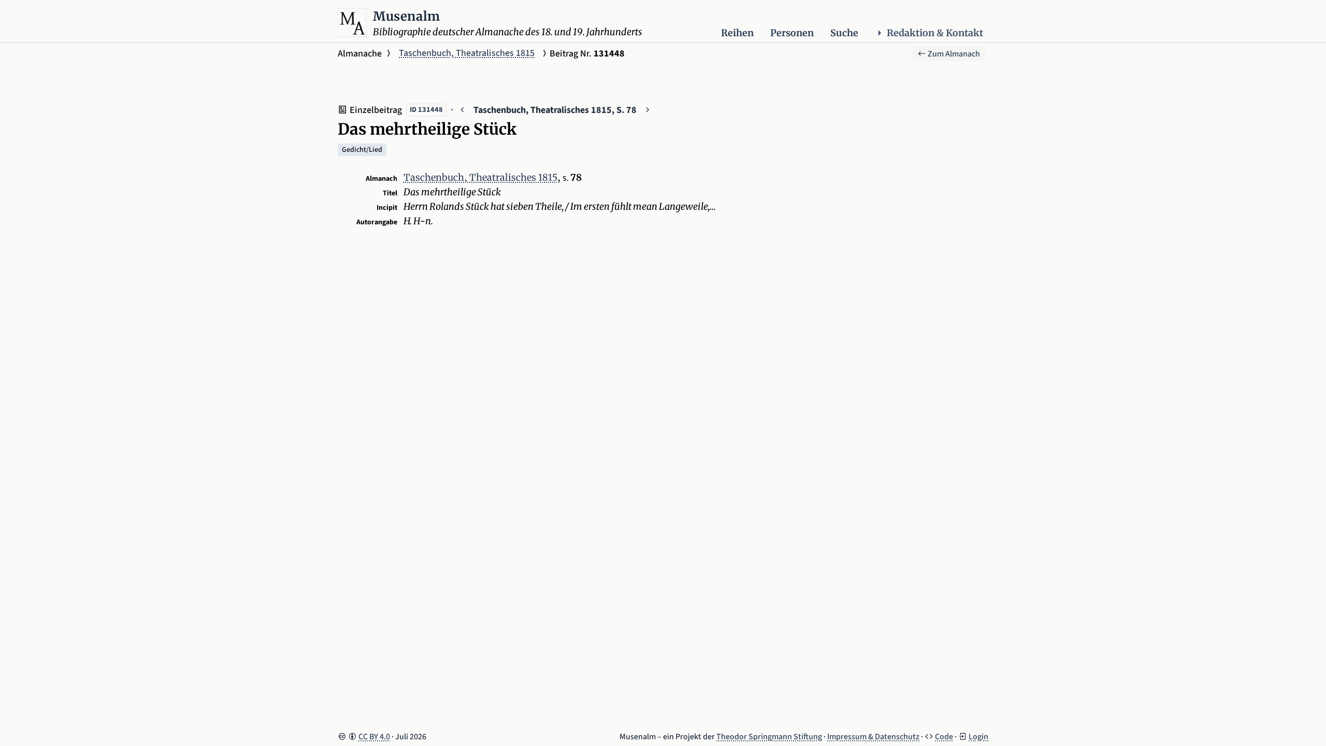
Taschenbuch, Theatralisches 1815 (467, 53)
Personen (792, 33)
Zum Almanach (953, 54)
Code (944, 736)
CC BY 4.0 (374, 736)
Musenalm (406, 16)
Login (978, 736)
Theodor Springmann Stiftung (769, 736)
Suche (844, 33)
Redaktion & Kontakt (935, 33)
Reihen (737, 33)
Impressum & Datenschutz (873, 736)
